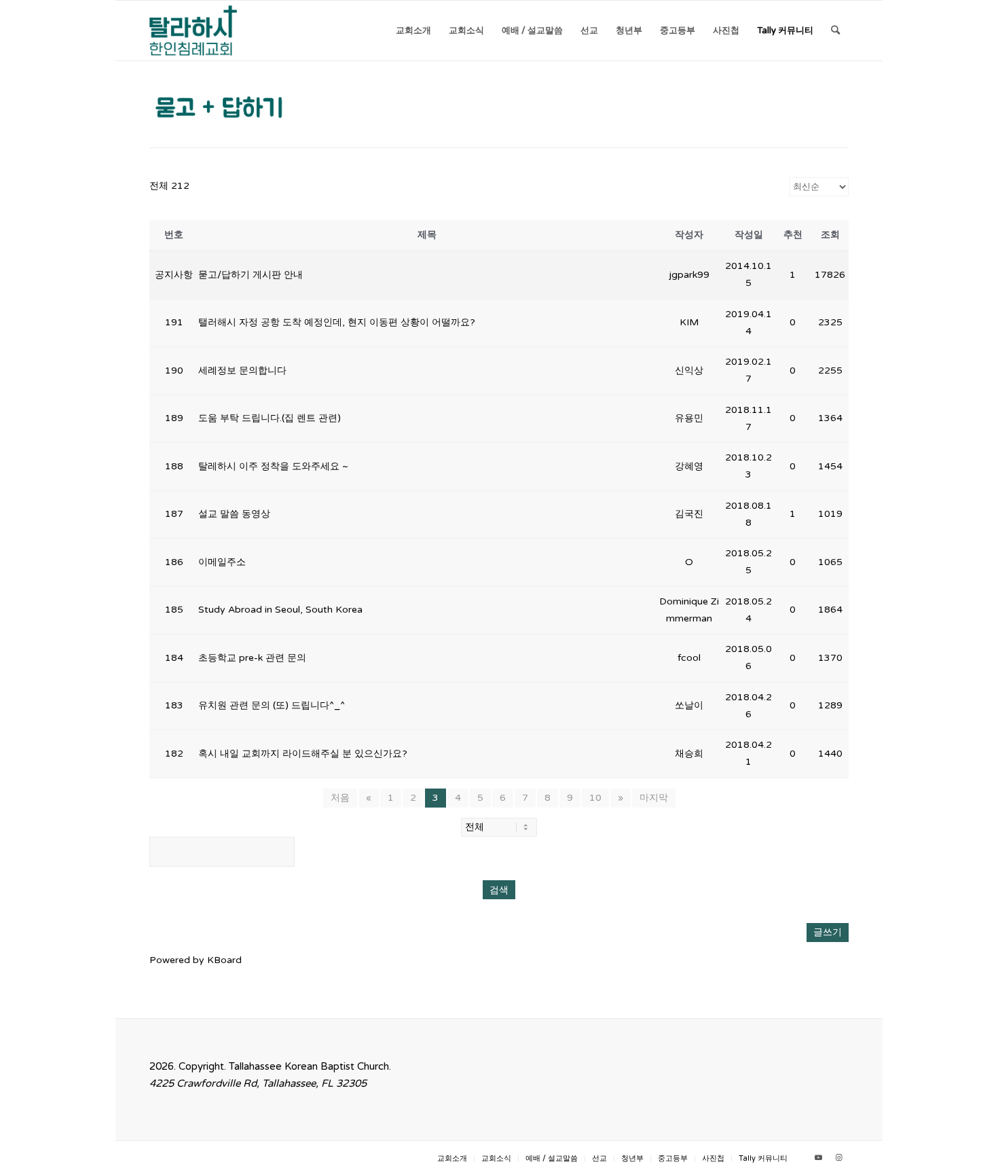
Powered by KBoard (195, 960)
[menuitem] (413, 30)
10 (595, 797)
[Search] (835, 30)
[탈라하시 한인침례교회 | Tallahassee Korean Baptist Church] (193, 30)
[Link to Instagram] (838, 1158)
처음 (340, 797)
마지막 (654, 797)
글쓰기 (827, 932)
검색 (499, 889)
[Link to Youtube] (818, 1158)
